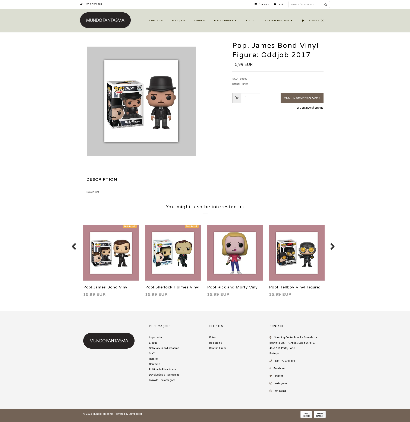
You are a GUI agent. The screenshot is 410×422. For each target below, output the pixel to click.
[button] (262, 4)
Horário (153, 358)
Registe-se (215, 342)
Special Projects (277, 20)
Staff (152, 353)
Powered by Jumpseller (128, 413)
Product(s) (315, 20)
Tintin (250, 20)
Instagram (281, 383)
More (198, 20)
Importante (155, 337)
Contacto (154, 364)
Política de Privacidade (162, 369)
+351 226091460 (92, 4)
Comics (154, 20)
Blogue (153, 342)
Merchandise (224, 20)
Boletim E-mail (217, 348)
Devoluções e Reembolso (164, 374)
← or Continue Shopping (308, 107)
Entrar (212, 337)
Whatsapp (280, 390)
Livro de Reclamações (162, 380)
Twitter (279, 375)
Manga (177, 20)
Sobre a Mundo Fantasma (164, 348)
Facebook (279, 368)
